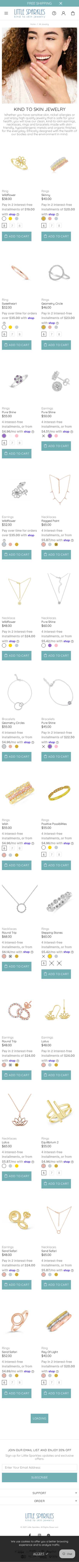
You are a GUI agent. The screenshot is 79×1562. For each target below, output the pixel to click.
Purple (4, 435)
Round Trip (9, 932)
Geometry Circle (52, 303)
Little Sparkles (29, 13)
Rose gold (4, 218)
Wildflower (9, 195)
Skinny (45, 195)
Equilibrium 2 (49, 1142)
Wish (5, 823)
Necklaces (48, 517)
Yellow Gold (43, 218)
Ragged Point (50, 520)
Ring (5, 191)
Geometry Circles (13, 722)
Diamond (10, 435)
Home (33, 24)
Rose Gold (50, 218)
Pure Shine (9, 412)
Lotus (45, 1041)
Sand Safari (9, 1250)
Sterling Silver (56, 218)
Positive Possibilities (54, 823)
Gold (10, 218)
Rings (45, 191)
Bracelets (8, 719)
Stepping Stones (52, 932)
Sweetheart (9, 303)
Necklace (8, 618)
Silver (16, 218)
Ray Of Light (49, 1352)
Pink (16, 435)
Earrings (47, 408)
